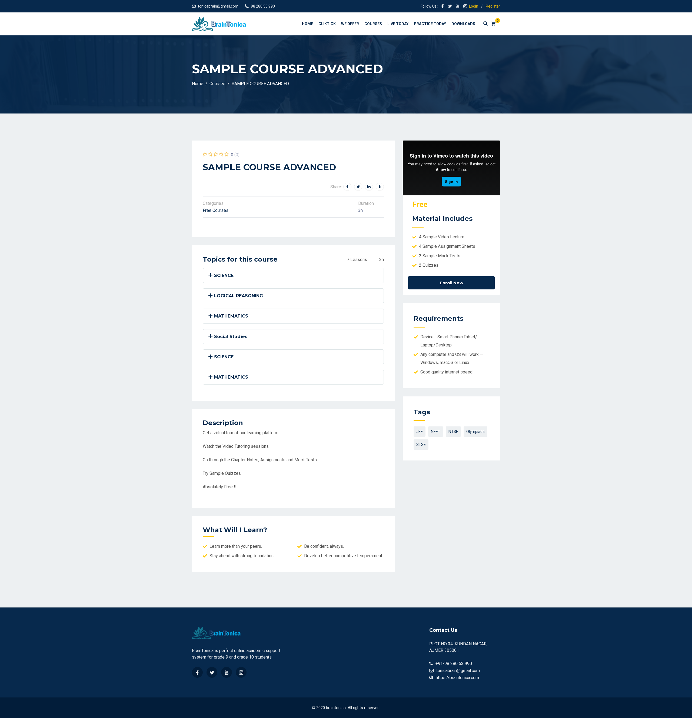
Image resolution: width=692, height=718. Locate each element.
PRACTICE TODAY (430, 24)
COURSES (373, 24)
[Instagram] (241, 672)
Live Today (397, 24)
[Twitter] (212, 672)
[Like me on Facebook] (442, 6)
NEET (435, 431)
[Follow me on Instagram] (465, 6)
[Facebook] (197, 672)
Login (473, 6)
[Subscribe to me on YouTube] (458, 6)
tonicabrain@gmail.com (218, 6)
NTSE (453, 431)
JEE (419, 431)
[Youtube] (226, 672)
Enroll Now (451, 282)
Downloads (463, 24)
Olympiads (475, 431)
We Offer (350, 24)
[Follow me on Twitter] (450, 6)
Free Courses (215, 210)
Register (493, 6)
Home (307, 24)
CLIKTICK (327, 24)
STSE (421, 444)
